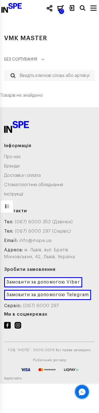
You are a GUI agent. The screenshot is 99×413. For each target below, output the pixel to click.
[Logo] (16, 128)
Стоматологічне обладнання (33, 185)
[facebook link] (7, 326)
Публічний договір (49, 360)
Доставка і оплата (22, 175)
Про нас (12, 157)
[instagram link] (18, 326)
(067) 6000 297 (41, 306)
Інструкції (13, 194)
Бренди (12, 166)
